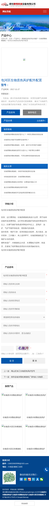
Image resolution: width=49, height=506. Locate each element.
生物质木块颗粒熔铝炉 (12, 417)
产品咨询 (11, 112)
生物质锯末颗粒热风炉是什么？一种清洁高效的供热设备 (23, 134)
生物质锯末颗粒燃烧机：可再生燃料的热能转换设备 (22, 156)
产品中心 (17, 39)
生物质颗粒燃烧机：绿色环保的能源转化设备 (19, 171)
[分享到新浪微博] (29, 479)
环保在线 (13, 489)
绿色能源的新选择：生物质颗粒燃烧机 (17, 177)
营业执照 (24, 503)
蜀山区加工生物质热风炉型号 (23, 371)
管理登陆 (20, 489)
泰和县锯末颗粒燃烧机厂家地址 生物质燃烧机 (29, 377)
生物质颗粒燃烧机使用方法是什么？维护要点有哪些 (22, 150)
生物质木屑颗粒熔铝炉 (36, 449)
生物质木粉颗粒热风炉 (36, 417)
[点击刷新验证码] (22, 348)
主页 (10, 39)
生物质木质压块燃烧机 (12, 449)
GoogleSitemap (22, 497)
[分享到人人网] (37, 479)
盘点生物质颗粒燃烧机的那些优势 (15, 187)
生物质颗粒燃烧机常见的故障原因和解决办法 (19, 193)
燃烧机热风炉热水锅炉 (30, 39)
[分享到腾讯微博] (33, 479)
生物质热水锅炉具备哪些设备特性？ (16, 140)
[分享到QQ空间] (25, 479)
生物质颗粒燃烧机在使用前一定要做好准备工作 (20, 182)
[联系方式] (46, 469)
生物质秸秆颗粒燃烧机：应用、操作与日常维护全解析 (23, 145)
